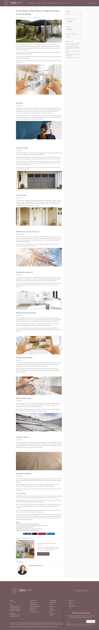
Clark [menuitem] (51, 611)
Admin (25, 626)
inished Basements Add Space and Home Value (34, 478)
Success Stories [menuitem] (72, 606)
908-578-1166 (93, 3)
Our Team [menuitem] (71, 604)
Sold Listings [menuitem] (32, 609)
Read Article (43, 553)
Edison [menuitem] (51, 604)
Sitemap (28, 626)
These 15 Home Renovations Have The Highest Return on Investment (32, 525)
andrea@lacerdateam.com (22, 17)
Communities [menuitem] (52, 3)
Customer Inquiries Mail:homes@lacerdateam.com (15, 607)
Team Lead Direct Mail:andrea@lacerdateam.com (15, 610)
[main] (49, 293)
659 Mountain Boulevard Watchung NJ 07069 (15, 615)
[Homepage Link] (13, 3)
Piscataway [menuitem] (52, 606)
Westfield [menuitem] (51, 613)
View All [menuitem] (51, 615)
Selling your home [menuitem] (34, 604)
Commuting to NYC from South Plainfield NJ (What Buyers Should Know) (73, 48)
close (96, 610)
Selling (30, 17)
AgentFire (56, 626)
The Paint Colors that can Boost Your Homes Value (28, 523)
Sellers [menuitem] (44, 3)
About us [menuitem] (58, 3)
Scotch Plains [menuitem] (52, 609)
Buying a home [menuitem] (33, 602)
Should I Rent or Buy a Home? (72, 57)
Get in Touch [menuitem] (66, 3)
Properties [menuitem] (32, 3)
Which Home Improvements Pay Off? (24, 527)
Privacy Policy (21, 626)
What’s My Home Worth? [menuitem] (35, 606)
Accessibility (33, 626)
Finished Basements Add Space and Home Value (27, 530)
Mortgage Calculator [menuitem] (34, 611)
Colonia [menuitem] (51, 608)
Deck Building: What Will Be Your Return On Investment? (29, 528)
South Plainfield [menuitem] (53, 602)
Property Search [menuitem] (33, 608)
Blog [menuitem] (70, 608)
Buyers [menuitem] (39, 3)
